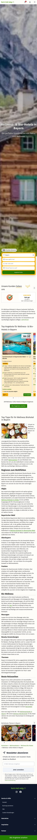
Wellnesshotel (12, 460)
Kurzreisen (4, 745)
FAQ (3, 809)
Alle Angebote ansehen (18, 406)
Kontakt (4, 802)
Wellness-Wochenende (20, 714)
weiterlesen (25, 320)
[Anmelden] (30, 2)
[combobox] (18, 255)
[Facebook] (20, 792)
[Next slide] (34, 288)
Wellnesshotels (14, 745)
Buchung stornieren (7, 805)
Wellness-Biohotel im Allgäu (10, 500)
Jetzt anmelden (18, 770)
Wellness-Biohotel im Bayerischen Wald (22, 530)
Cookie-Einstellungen (8, 812)
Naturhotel (28, 706)
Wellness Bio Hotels (27, 745)
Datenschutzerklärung (10, 780)
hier (10, 605)
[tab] (4, 742)
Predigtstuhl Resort (7, 361)
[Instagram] (16, 792)
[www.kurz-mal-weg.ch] (7, 2)
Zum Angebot (27, 394)
